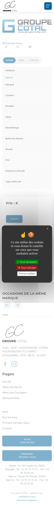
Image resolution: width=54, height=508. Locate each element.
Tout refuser (28, 267)
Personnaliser (27, 273)
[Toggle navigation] (48, 6)
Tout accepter (28, 262)
